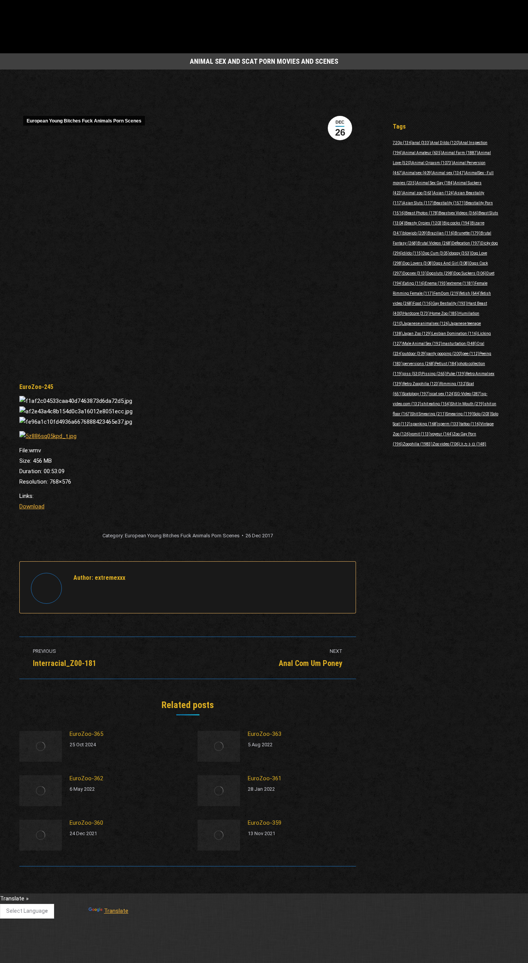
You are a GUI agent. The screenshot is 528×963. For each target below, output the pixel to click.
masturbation (459, 343)
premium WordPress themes (228, 952)
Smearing (459, 414)
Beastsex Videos (459, 213)
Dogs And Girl (451, 263)
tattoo (470, 424)
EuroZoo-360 (86, 822)
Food (422, 303)
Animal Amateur (422, 153)
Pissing (434, 374)
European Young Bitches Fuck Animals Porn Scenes (84, 121)
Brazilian (441, 233)
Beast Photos (422, 213)
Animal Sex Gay (435, 183)
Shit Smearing (428, 414)
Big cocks (457, 223)
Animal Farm (460, 153)
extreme (461, 283)
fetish (470, 293)
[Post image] (40, 746)
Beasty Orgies (424, 223)
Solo (482, 414)
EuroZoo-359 (264, 822)
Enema (436, 283)
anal (422, 143)
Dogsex (415, 273)
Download (31, 506)
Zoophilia (418, 444)
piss (412, 374)
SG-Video (468, 394)
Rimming (453, 384)
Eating (414, 283)
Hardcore (416, 313)
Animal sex (449, 173)
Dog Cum (436, 253)
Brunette (467, 233)
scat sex (442, 394)
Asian (444, 193)
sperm (449, 424)
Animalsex (418, 173)
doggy (460, 253)
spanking (424, 424)
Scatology (416, 394)
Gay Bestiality (449, 303)
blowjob (415, 233)
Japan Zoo (417, 333)
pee (470, 354)
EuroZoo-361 (264, 778)
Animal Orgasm (432, 163)
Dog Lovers (418, 263)
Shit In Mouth (467, 404)
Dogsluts (440, 273)
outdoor (415, 354)
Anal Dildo (445, 143)
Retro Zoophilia (421, 384)
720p (403, 143)
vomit (420, 434)
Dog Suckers (470, 273)
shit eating (436, 404)
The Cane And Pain (212, 902)
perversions (419, 364)
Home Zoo (444, 313)
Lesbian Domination (455, 333)
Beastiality (449, 203)
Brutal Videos (434, 243)
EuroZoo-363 (264, 733)
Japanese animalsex (426, 323)
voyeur (442, 434)
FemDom (446, 293)
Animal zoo (418, 193)
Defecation (466, 243)
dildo (412, 253)
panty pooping (444, 354)
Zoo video (446, 444)
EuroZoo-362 (86, 778)
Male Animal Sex (422, 343)
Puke (456, 374)
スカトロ (473, 444)
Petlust (446, 364)
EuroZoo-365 (86, 733)
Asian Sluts (418, 203)
